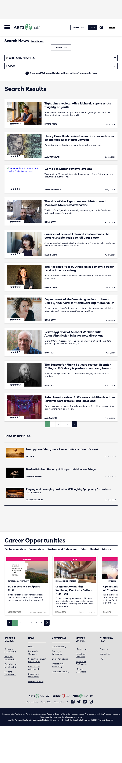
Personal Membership (10, 658)
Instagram (91, 702)
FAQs (102, 658)
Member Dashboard (81, 670)
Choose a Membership (10, 650)
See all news (37, 41)
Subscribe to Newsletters (34, 675)
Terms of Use (46, 702)
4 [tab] (31, 622)
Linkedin (85, 702)
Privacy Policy (32, 702)
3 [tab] (25, 622)
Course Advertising (60, 671)
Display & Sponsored (57, 652)
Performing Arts (15, 549)
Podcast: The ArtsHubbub (34, 667)
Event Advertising (60, 658)
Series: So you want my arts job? (37, 660)
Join (92, 27)
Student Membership (10, 673)
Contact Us (105, 654)
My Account (81, 649)
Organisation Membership (10, 665)
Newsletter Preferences (81, 663)
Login (112, 27)
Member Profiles (35, 681)
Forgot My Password (81, 655)
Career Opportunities (34, 540)
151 (69, 424)
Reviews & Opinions (33, 652)
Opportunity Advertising (58, 665)
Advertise (61, 47)
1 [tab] (15, 622)
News (30, 646)
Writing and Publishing (62, 549)
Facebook (73, 702)
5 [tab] (36, 622)
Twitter (79, 701)
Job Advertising (59, 646)
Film (83, 549)
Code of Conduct (61, 702)
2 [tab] (20, 622)
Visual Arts (36, 549)
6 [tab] (41, 622)
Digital (94, 549)
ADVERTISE (78, 27)
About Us (104, 649)
